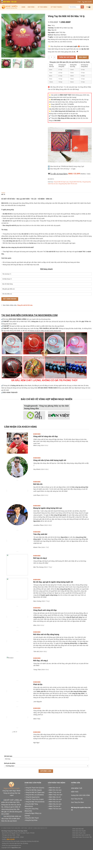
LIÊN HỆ (30, 828)
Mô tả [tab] (3, 194)
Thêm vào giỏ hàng (66, 57)
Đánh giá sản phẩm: (9, 763)
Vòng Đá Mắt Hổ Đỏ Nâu (75, 181)
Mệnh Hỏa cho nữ (54, 802)
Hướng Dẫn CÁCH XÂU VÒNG (80, 795)
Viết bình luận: (8, 756)
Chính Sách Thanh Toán (79, 833)
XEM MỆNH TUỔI (76, 788)
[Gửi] (82, 7)
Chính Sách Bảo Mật (78, 829)
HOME (23, 7)
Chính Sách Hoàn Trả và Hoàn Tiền (82, 837)
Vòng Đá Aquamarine (32, 797)
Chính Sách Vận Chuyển (79, 831)
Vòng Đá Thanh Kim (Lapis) (35, 799)
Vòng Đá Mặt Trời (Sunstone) (35, 802)
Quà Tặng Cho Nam (77, 802)
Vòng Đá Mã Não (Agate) (34, 790)
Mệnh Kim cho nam (55, 790)
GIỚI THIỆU (24, 828)
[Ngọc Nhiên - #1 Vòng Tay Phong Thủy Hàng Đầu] (9, 7)
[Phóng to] (4, 55)
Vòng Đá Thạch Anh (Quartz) (35, 788)
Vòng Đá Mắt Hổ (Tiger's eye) (61, 181)
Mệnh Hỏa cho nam (55, 804)
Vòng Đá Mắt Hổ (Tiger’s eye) (35, 792)
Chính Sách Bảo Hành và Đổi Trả (81, 835)
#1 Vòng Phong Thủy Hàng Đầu (10, 828)
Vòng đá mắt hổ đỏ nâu (25, 305)
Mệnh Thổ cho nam (55, 809)
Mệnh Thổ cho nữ (54, 806)
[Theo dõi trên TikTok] (79, 1)
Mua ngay (83, 57)
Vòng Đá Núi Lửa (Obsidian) (35, 795)
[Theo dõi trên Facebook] (78, 1)
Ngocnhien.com (16, 847)
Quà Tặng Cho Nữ (77, 799)
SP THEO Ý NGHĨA (56, 7)
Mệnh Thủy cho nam (55, 795)
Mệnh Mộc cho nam (55, 799)
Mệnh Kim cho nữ (54, 788)
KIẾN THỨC (74, 792)
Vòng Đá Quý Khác (31, 820)
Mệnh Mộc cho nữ (55, 797)
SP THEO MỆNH (42, 7)
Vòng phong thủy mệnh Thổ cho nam (67, 183)
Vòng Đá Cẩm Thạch (32, 818)
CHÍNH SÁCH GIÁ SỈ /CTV (40, 828)
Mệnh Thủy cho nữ (55, 792)
